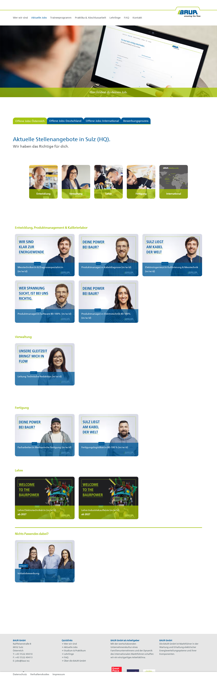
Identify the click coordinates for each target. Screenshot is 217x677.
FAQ (66, 657)
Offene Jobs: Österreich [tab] (30, 121)
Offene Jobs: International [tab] (102, 121)
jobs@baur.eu (22, 661)
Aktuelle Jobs (70, 647)
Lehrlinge (69, 654)
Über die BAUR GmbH (75, 661)
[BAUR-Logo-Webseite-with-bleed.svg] (188, 10)
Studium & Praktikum (75, 651)
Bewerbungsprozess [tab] (135, 121)
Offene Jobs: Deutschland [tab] (65, 121)
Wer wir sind (70, 644)
